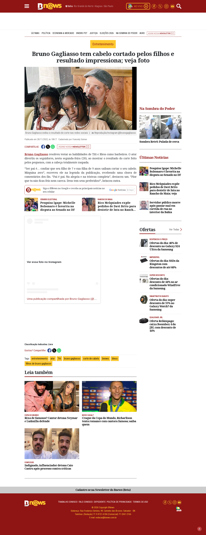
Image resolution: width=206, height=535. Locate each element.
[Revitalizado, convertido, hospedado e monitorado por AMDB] (178, 509)
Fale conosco (86, 502)
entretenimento (40, 358)
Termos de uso (140, 502)
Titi (59, 358)
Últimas (35, 33)
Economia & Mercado (63, 33)
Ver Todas (174, 229)
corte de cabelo (91, 358)
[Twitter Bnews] (160, 6)
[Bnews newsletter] (161, 33)
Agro (142, 33)
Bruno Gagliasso (36, 154)
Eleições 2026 (107, 33)
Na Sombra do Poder (126, 33)
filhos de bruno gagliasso (38, 363)
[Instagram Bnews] (167, 6)
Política (46, 33)
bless (115, 358)
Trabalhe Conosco (67, 502)
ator (53, 358)
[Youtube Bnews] (172, 6)
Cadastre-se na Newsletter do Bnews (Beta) (103, 490)
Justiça (94, 33)
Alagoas (98, 6)
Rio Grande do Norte (83, 6)
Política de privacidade (119, 502)
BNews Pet (81, 33)
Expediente (100, 502)
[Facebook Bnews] (154, 6)
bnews (105, 358)
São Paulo (108, 6)
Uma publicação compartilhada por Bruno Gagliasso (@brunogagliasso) (70, 298)
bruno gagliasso (72, 358)
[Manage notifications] (199, 529)
